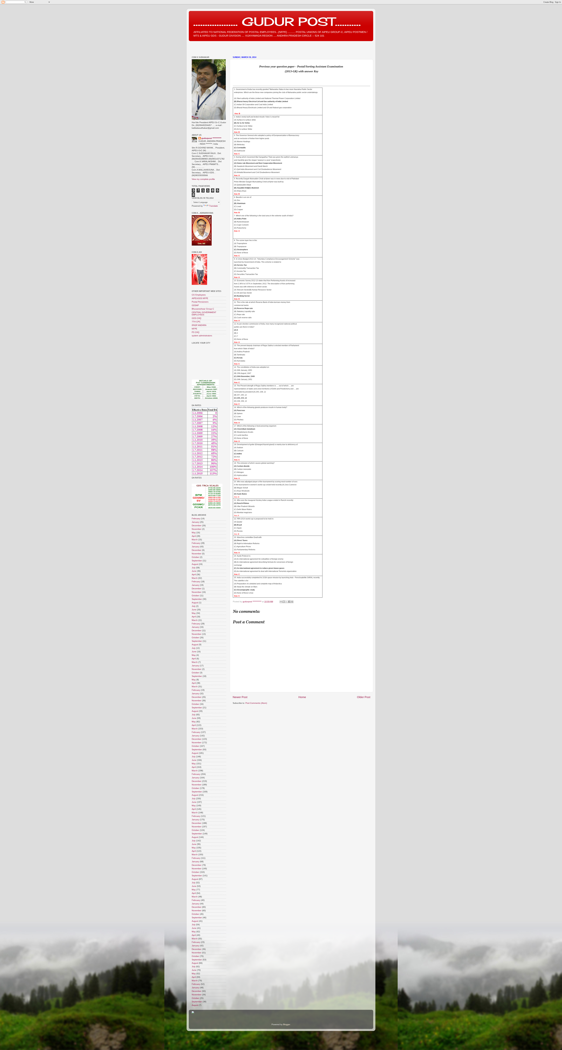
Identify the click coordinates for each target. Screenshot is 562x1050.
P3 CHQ (195, 332)
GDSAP (195, 305)
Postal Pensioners (200, 302)
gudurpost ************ (252, 602)
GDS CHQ (196, 318)
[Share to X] (286, 601)
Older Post (363, 697)
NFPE (194, 329)
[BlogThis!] (283, 601)
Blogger (286, 1024)
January (195, 522)
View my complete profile (203, 179)
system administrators (202, 336)
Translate (213, 206)
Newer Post (240, 697)
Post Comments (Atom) (256, 703)
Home (302, 697)
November (196, 529)
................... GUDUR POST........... (277, 21)
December (196, 525)
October (195, 557)
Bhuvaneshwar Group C (203, 309)
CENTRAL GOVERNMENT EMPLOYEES (204, 313)
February (196, 518)
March (195, 540)
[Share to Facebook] (289, 601)
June (194, 571)
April (194, 536)
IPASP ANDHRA (199, 325)
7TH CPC (196, 322)
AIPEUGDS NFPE (200, 298)
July (193, 568)
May (194, 533)
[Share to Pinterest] (292, 601)
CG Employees (199, 295)
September (197, 561)
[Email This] (281, 601)
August (195, 564)
